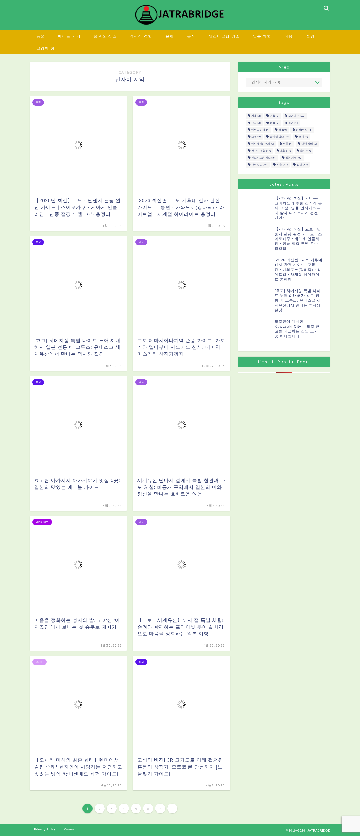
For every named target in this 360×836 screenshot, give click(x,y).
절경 (310, 36)
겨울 (274, 115)
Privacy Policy (45, 829)
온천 (170, 36)
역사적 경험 (141, 36)
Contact (70, 829)
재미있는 (259, 164)
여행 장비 (309, 143)
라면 (293, 122)
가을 (256, 115)
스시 (303, 136)
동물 (40, 36)
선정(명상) (304, 129)
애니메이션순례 (262, 143)
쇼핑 (256, 136)
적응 (289, 36)
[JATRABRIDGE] (180, 24)
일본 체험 (262, 36)
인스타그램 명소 (224, 36)
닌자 (256, 122)
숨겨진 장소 (105, 36)
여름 (287, 143)
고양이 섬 (45, 48)
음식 (191, 36)
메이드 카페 (69, 36)
